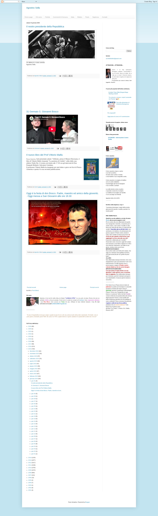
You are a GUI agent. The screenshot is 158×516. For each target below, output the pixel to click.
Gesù (107, 220)
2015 (30, 349)
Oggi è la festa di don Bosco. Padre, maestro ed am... (46, 390)
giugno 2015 (34, 366)
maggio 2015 (34, 368)
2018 (30, 341)
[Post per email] (60, 75)
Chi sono (39, 17)
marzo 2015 (33, 373)
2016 (30, 346)
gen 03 (33, 449)
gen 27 (33, 401)
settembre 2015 (34, 358)
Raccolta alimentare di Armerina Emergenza (122, 103)
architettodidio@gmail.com (113, 58)
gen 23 (33, 409)
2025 (30, 329)
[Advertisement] (63, 94)
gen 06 (33, 441)
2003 (30, 485)
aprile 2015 (33, 371)
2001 (30, 490)
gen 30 (33, 393)
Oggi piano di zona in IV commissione (118, 116)
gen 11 (33, 431)
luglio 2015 (33, 363)
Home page (29, 17)
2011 (30, 465)
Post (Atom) (35, 290)
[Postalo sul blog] (65, 76)
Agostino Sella (33, 8)
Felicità (47, 17)
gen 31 (33, 381)
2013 (30, 460)
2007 (30, 475)
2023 (30, 331)
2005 (30, 480)
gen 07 (33, 439)
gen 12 (33, 429)
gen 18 (33, 418)
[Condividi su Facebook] (70, 76)
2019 (30, 339)
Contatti (104, 17)
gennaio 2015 (34, 378)
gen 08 (33, 436)
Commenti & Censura (60, 17)
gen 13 (33, 426)
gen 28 (33, 398)
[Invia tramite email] (63, 76)
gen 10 (33, 434)
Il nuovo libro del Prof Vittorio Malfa (44, 155)
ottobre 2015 (34, 356)
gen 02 (33, 451)
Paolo (87, 17)
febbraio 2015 (34, 376)
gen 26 (33, 403)
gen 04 (33, 446)
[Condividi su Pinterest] (72, 76)
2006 (30, 477)
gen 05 (33, 444)
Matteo (79, 17)
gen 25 (33, 406)
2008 (30, 472)
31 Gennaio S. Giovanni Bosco (42, 111)
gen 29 (33, 396)
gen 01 (33, 454)
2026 (30, 326)
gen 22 (33, 411)
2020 (30, 336)
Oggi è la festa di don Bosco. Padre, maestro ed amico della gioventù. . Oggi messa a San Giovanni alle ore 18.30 (62, 194)
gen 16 (33, 421)
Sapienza (95, 17)
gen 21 (33, 414)
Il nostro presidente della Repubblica (45, 26)
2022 (30, 334)
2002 (30, 487)
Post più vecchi (94, 287)
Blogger (87, 502)
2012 (30, 462)
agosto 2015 (33, 361)
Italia (72, 17)
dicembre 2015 (34, 351)
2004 (30, 482)
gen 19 (33, 416)
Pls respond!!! (111, 113)
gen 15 (33, 424)
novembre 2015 (34, 353)
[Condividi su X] (68, 76)
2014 (30, 457)
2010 (30, 467)
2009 (30, 470)
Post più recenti (31, 287)
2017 (30, 344)
